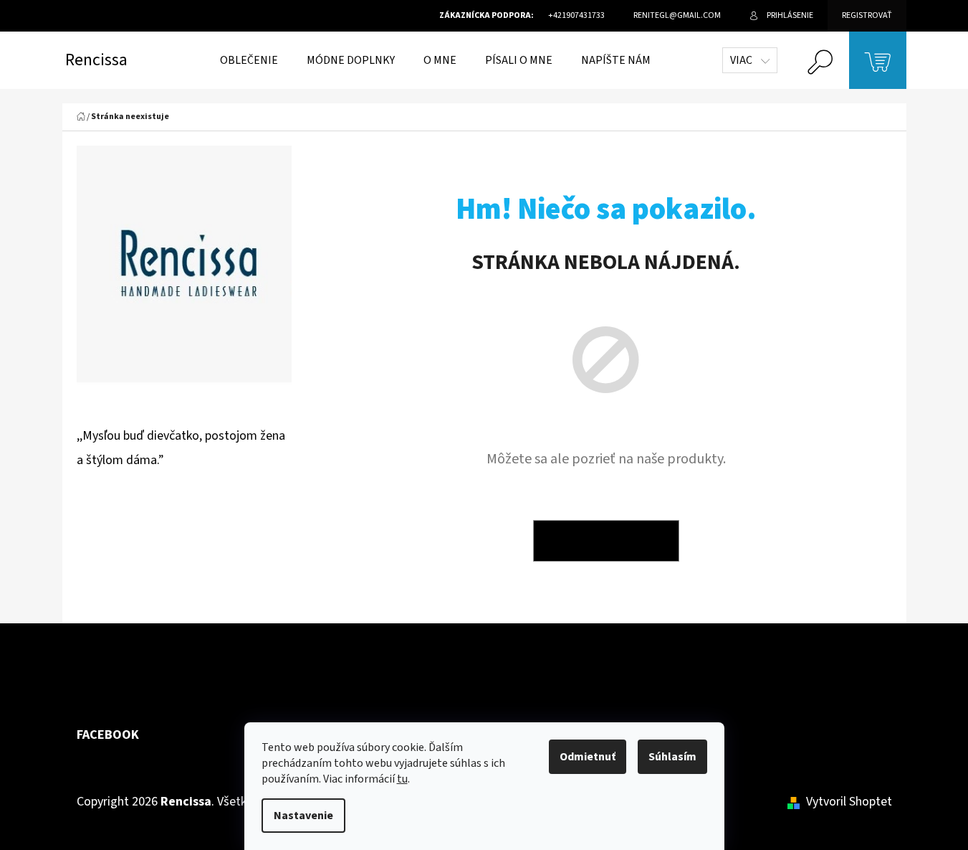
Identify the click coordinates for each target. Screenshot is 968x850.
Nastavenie (303, 815)
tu (402, 779)
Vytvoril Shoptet (849, 802)
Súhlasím (672, 757)
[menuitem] (249, 60)
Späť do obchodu (606, 540)
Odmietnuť (587, 757)
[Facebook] (874, 675)
